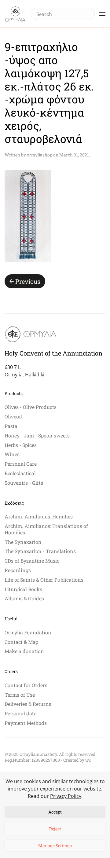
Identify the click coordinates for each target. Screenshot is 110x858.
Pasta (11, 426)
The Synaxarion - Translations (40, 551)
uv (87, 760)
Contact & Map (21, 642)
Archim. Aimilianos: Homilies (39, 516)
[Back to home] (15, 14)
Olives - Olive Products (31, 407)
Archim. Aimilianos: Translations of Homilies (46, 529)
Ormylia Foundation (28, 632)
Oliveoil (13, 416)
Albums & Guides (24, 598)
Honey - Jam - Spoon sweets (37, 435)
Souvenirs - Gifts (24, 482)
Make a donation (24, 651)
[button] (102, 14)
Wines (12, 454)
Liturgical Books (23, 589)
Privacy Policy (65, 796)
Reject (55, 829)
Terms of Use (20, 694)
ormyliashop (39, 155)
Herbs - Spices (21, 445)
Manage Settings (55, 845)
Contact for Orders (26, 685)
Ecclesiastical (20, 473)
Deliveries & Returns (28, 704)
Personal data (21, 713)
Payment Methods (26, 723)
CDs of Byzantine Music (32, 560)
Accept (55, 812)
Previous (27, 281)
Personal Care (21, 463)
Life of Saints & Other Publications (44, 579)
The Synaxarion (23, 542)
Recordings (18, 570)
